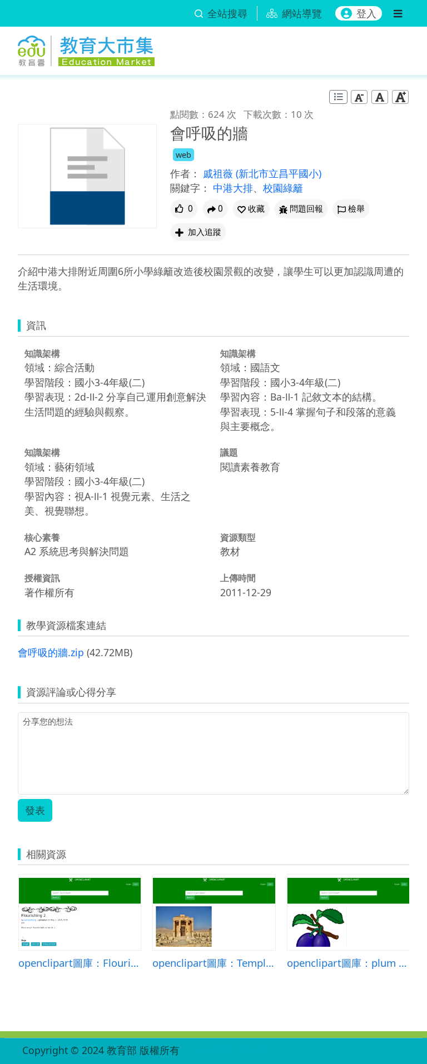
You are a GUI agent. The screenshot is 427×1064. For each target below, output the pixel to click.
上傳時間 (238, 578)
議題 (229, 452)
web (183, 154)
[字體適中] (380, 96)
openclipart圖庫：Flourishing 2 (79, 963)
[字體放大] (400, 96)
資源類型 (238, 537)
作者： (185, 173)
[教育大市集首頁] (86, 49)
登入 (366, 13)
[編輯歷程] (338, 97)
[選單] (397, 13)
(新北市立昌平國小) (278, 173)
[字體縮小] (359, 96)
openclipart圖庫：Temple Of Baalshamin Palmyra (213, 963)
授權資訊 (42, 578)
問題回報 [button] (306, 208)
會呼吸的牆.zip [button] (51, 652)
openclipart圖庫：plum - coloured (348, 963)
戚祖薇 (219, 173)
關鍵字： (190, 187)
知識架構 (42, 353)
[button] (251, 208)
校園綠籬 (283, 187)
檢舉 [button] (356, 208)
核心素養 (42, 537)
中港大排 (233, 187)
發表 (35, 810)
